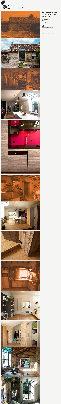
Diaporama (48, 33)
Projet (43, 33)
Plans (52, 33)
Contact (26, 6)
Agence (14, 6)
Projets (20, 6)
